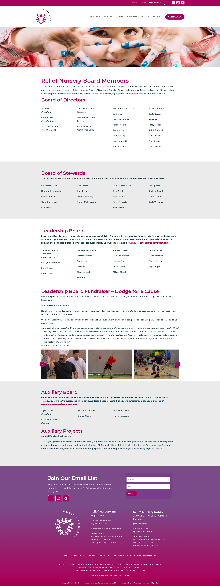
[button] (42, 364)
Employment (155, 3)
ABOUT (144, 16)
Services (78, 555)
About (110, 555)
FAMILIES (108, 16)
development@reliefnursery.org (150, 243)
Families (68, 555)
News (143, 3)
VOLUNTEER (132, 16)
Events (118, 555)
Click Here (141, 570)
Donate (101, 555)
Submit (131, 493)
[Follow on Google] (182, 2)
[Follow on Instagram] (178, 2)
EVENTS (156, 16)
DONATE (119, 16)
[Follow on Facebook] (173, 2)
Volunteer (89, 555)
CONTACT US (175, 17)
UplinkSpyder (153, 583)
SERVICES (94, 16)
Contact (129, 555)
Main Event (132, 3)
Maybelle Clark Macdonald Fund (115, 575)
